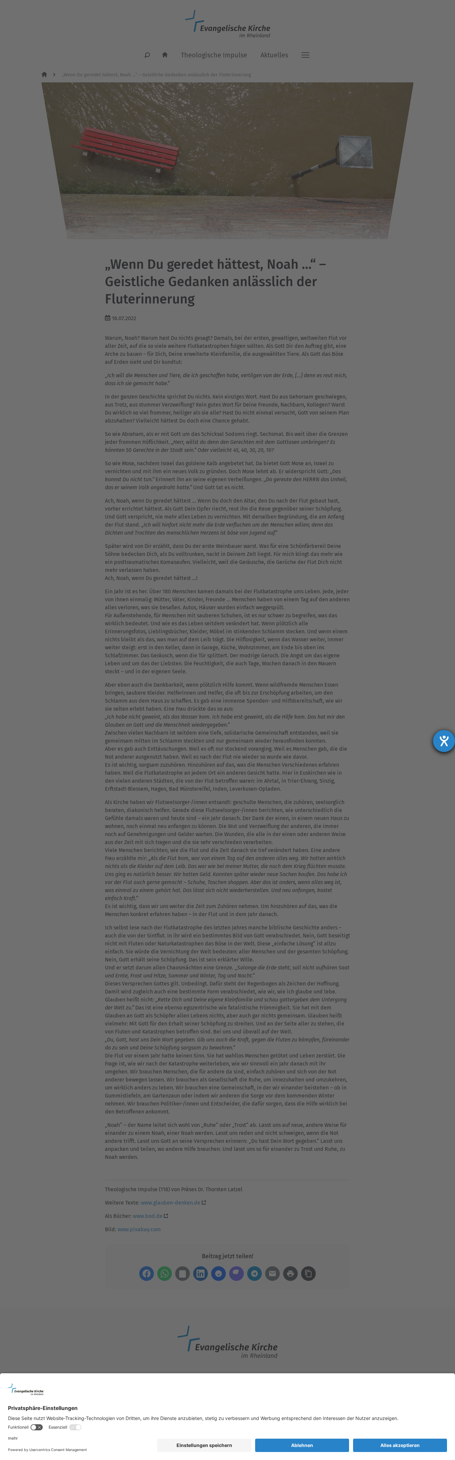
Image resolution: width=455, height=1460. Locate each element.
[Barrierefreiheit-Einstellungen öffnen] (444, 741)
